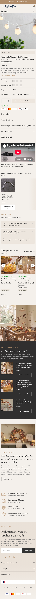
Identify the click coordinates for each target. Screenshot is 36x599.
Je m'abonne (28, 550)
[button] (26, 6)
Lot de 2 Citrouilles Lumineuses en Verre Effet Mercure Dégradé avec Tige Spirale (24, 384)
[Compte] (30, 6)
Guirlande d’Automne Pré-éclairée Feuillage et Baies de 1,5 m (24, 402)
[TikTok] (17, 557)
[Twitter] (5, 557)
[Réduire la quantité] (2, 101)
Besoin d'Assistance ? (9, 563)
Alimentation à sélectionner (23, 101)
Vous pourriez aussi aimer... (9, 251)
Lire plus (25, 73)
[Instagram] (10, 557)
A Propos (4, 569)
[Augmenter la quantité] (9, 101)
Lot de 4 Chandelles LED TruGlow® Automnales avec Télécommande (24, 365)
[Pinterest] (14, 557)
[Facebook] (1, 557)
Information (5, 574)
